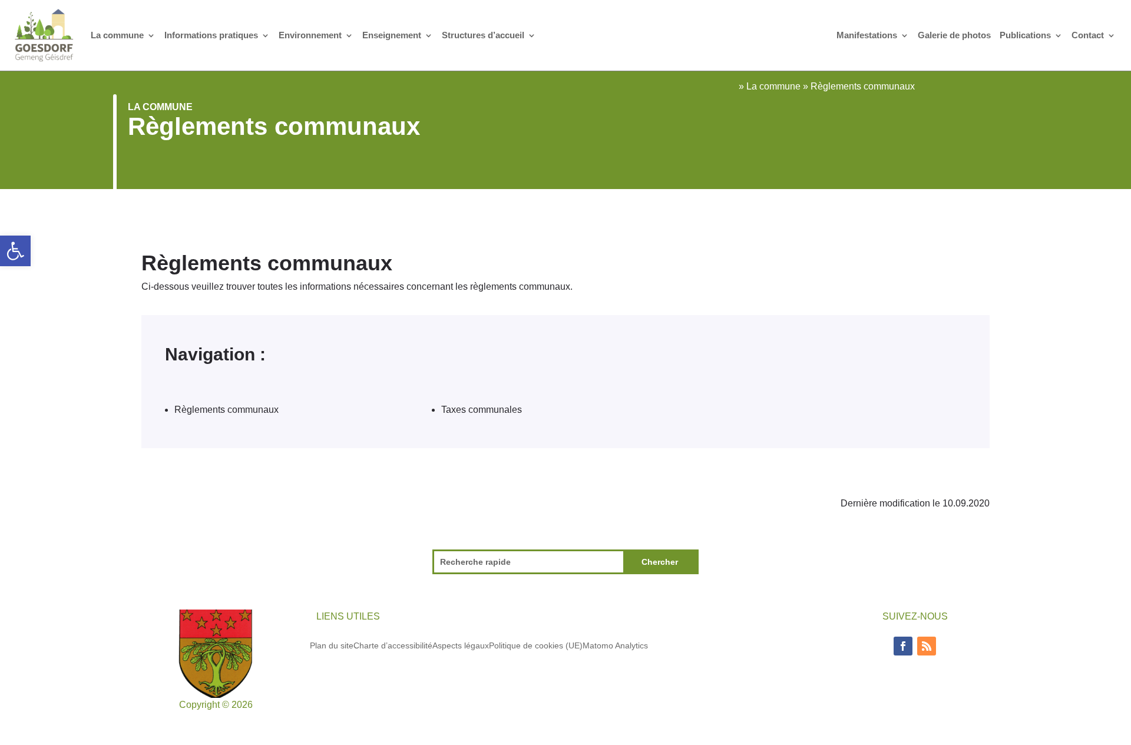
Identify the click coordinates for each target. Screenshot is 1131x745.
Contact (1088, 35)
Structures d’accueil (483, 35)
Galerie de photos (954, 35)
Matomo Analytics (615, 645)
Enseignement (391, 35)
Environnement (310, 35)
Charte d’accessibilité (392, 645)
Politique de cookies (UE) (536, 645)
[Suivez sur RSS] (926, 646)
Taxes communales (481, 410)
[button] (15, 251)
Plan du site (331, 645)
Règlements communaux (226, 410)
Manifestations (866, 35)
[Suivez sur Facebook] (903, 646)
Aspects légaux (460, 645)
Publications (1025, 35)
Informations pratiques (211, 35)
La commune (117, 35)
